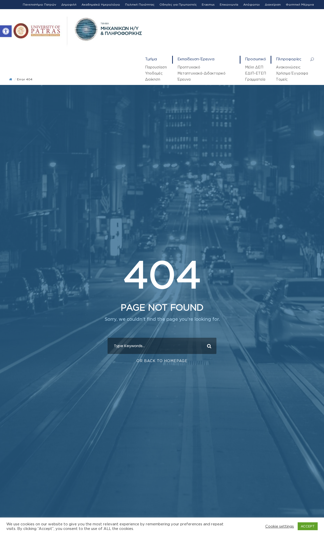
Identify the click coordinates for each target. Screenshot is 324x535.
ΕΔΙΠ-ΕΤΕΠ (255, 73)
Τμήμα (151, 59)
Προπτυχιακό (188, 67)
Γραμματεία (255, 79)
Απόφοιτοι (251, 4)
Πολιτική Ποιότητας (139, 4)
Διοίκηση (152, 79)
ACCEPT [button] (308, 526)
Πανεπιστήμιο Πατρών (39, 4)
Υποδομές (154, 73)
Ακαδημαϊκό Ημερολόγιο (101, 4)
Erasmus (208, 4)
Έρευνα (184, 79)
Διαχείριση (273, 4)
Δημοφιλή (68, 4)
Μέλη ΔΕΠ (254, 67)
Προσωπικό (255, 59)
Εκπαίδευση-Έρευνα (195, 59)
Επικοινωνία (229, 4)
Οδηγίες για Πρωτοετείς (178, 4)
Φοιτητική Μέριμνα (300, 4)
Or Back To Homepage (162, 361)
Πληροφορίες (288, 59)
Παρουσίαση (156, 67)
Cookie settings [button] (279, 526)
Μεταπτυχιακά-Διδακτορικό (201, 73)
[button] (6, 31)
